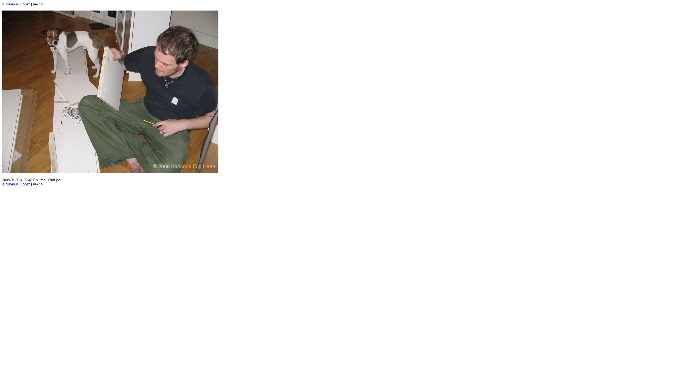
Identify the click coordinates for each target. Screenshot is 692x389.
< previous (10, 4)
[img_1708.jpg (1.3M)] (110, 171)
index (26, 4)
